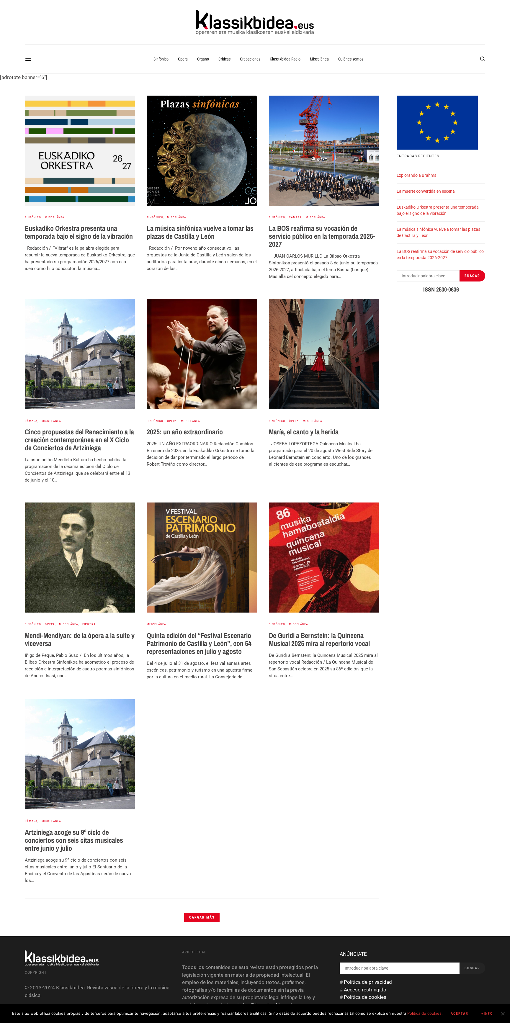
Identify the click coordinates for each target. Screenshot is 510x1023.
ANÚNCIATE (353, 954)
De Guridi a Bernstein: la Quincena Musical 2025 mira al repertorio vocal (319, 639)
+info (487, 1013)
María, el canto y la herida (304, 431)
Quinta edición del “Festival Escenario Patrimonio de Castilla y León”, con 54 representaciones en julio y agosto (199, 643)
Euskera (88, 624)
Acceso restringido (365, 990)
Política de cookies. (425, 1013)
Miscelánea (319, 59)
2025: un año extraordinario (185, 431)
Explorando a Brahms (416, 175)
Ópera (183, 59)
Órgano (203, 59)
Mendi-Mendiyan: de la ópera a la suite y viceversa (80, 639)
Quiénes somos (350, 59)
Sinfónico (161, 59)
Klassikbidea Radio (285, 59)
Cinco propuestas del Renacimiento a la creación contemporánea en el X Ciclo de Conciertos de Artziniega (79, 439)
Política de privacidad (368, 982)
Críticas (224, 59)
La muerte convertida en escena (426, 191)
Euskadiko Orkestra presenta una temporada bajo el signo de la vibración (79, 232)
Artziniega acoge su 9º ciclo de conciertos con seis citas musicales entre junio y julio (74, 840)
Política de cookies (365, 997)
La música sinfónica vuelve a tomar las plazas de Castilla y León (200, 232)
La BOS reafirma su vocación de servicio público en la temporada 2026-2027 (322, 236)
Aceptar (460, 1013)
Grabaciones (250, 59)
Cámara (295, 217)
